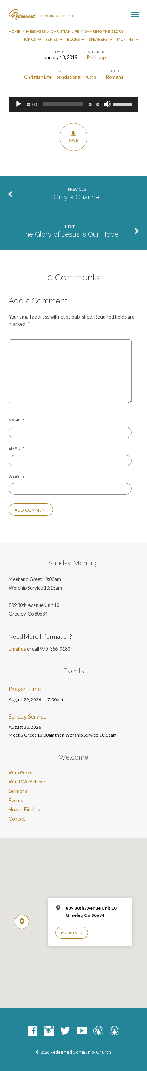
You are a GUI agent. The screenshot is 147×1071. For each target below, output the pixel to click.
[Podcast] (98, 1031)
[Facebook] (32, 1031)
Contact (17, 819)
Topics (30, 39)
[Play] (18, 104)
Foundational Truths (75, 77)
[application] (73, 104)
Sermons (18, 791)
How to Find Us (24, 809)
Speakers (98, 39)
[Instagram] (49, 1031)
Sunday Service (27, 716)
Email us (17, 649)
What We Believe (27, 781)
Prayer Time (25, 688)
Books (73, 39)
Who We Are (22, 772)
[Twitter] (65, 1031)
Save (73, 140)
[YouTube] (82, 1031)
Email (16, 448)
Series (52, 39)
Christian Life (65, 31)
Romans (114, 77)
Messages (36, 31)
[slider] (124, 103)
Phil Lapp (96, 57)
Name (16, 420)
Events (16, 800)
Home (14, 31)
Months (125, 39)
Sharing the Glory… (105, 31)
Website (16, 476)
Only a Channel (77, 197)
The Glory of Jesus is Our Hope (70, 234)
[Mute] (107, 104)
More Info (71, 932)
